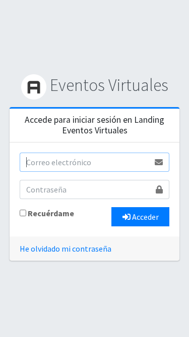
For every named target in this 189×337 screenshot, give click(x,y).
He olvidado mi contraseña (65, 249)
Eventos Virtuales (107, 84)
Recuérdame (51, 213)
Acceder (145, 217)
